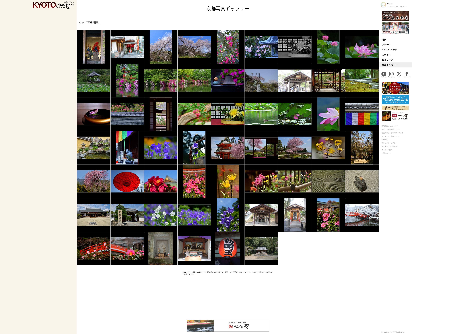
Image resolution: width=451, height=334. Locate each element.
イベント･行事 (389, 49)
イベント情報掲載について (391, 129)
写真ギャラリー (390, 65)
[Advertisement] (228, 297)
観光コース (387, 59)
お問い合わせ (386, 153)
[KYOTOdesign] (53, 8)
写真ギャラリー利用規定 (390, 146)
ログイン (403, 6)
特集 (384, 39)
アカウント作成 (392, 6)
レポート (386, 44)
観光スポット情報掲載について (392, 133)
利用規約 (385, 140)
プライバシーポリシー (389, 143)
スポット (386, 54)
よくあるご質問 (387, 150)
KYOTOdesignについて (390, 126)
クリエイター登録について (391, 136)
